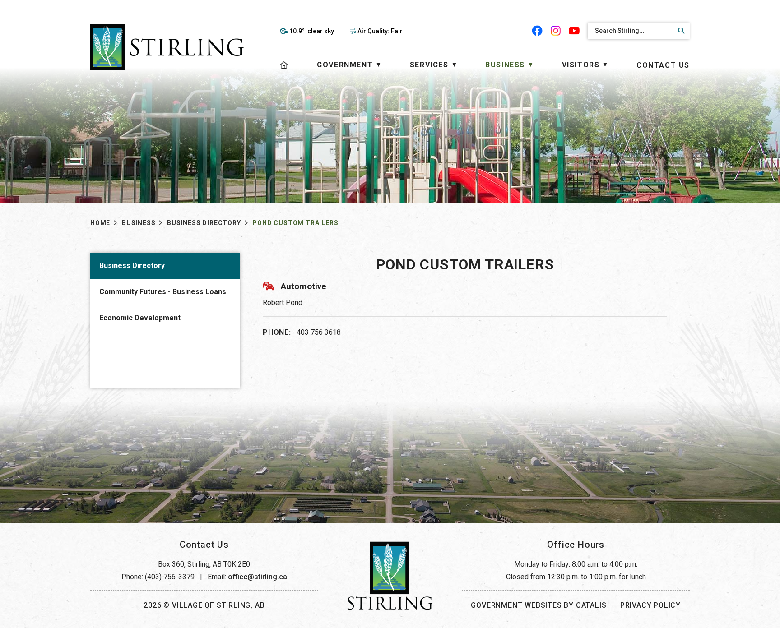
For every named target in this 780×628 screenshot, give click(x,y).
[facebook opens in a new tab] (537, 30)
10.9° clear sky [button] (311, 31)
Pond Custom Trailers (295, 222)
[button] (679, 30)
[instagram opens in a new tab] (556, 30)
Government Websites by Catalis (538, 605)
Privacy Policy (650, 605)
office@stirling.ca (257, 577)
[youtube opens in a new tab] (574, 30)
